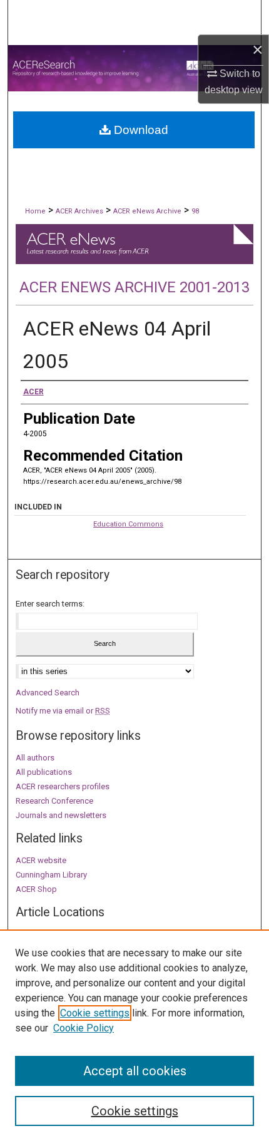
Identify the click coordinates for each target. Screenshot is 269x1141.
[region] (134, 1035)
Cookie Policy (83, 1028)
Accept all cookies (134, 1070)
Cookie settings (94, 1013)
